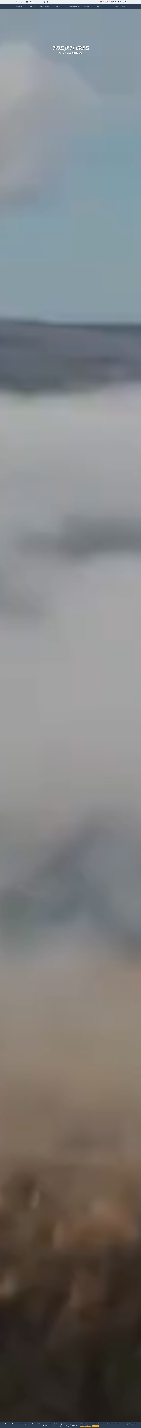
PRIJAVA (124, 6)
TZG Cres (97, 6)
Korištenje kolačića (85, 1426)
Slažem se (95, 1426)
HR (103, 2)
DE (120, 2)
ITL (125, 2)
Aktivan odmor (59, 6)
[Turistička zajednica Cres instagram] (47, 2)
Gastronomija (74, 6)
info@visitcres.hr (33, 2)
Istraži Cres (31, 6)
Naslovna (19, 6)
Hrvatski (117, 6)
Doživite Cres (45, 6)
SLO (108, 2)
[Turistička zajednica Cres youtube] (44, 2)
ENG (114, 2)
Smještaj (87, 6)
